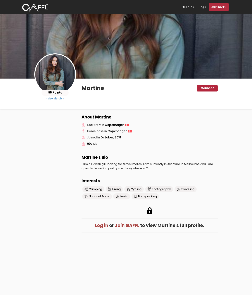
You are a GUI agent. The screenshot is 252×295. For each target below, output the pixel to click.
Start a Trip (188, 7)
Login (202, 7)
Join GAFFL (127, 225)
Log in (101, 225)
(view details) (55, 98)
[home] (35, 7)
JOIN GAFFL (218, 7)
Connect (207, 88)
